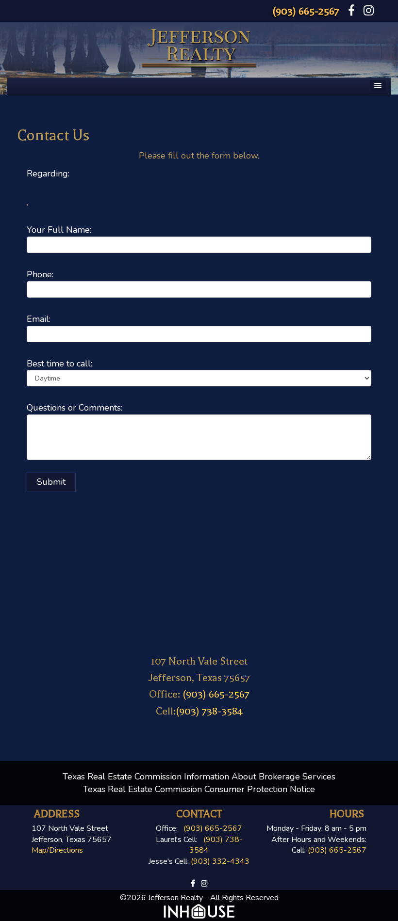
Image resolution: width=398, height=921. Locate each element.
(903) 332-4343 (220, 861)
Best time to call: (59, 363)
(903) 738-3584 (209, 711)
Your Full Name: (59, 230)
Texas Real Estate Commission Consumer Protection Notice (199, 789)
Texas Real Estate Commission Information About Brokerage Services (199, 776)
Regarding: (48, 173)
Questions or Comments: (74, 407)
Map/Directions (57, 850)
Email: (38, 319)
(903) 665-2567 (305, 11)
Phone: (40, 274)
